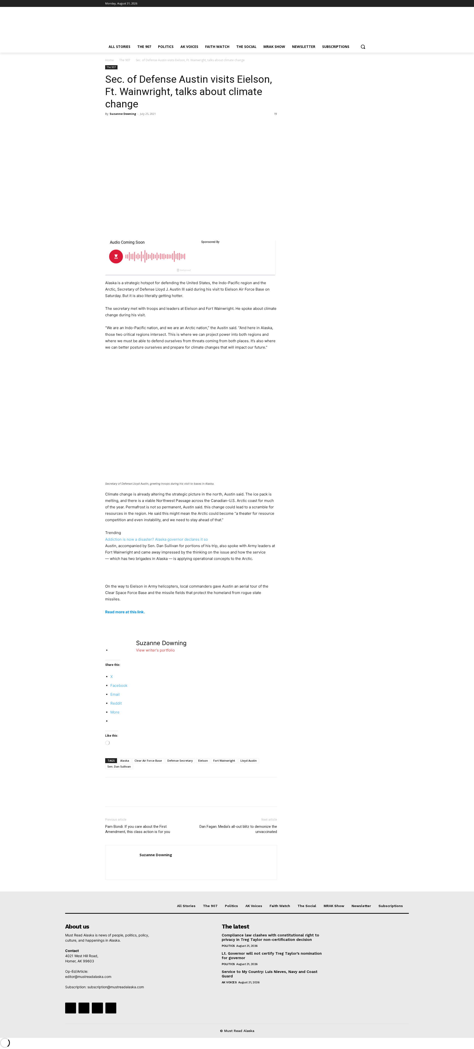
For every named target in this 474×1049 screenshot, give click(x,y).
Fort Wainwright (224, 760)
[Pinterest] (133, 125)
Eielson (203, 760)
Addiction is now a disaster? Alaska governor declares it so (156, 539)
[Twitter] (352, 3)
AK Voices (229, 982)
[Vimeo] (359, 3)
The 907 (124, 60)
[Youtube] (366, 3)
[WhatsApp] (144, 125)
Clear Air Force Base (148, 760)
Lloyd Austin (248, 760)
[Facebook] (338, 3)
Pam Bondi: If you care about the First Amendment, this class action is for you (137, 829)
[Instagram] (345, 3)
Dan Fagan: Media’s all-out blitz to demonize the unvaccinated (238, 829)
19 (275, 114)
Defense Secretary (180, 760)
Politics (228, 946)
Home (109, 60)
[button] (363, 47)
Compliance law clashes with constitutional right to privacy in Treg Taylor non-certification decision (270, 937)
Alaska (124, 760)
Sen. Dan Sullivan (119, 766)
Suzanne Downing (123, 114)
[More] (156, 125)
